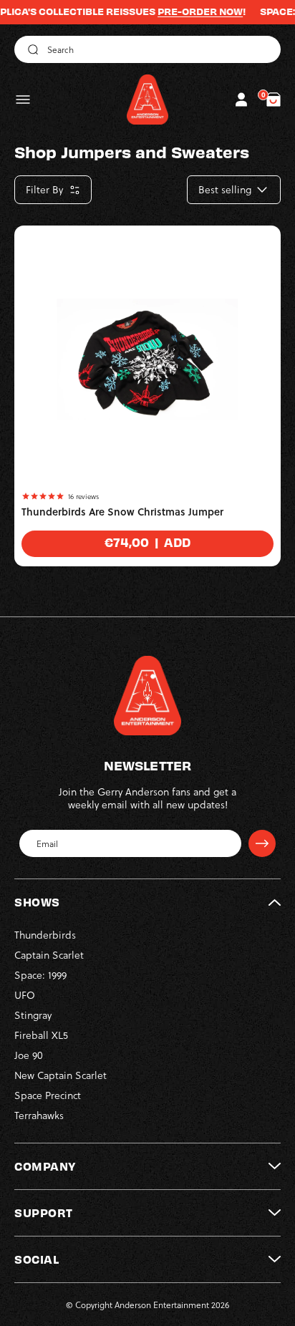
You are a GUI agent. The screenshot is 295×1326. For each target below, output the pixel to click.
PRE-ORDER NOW (188, 11)
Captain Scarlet (49, 954)
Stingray (33, 1014)
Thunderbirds (45, 934)
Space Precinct (47, 1095)
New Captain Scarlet (60, 1075)
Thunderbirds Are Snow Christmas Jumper (122, 512)
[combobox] (147, 49)
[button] (23, 99)
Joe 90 (28, 1055)
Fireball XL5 (41, 1034)
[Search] (30, 49)
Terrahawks (39, 1115)
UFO (24, 994)
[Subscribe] (262, 843)
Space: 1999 (40, 974)
